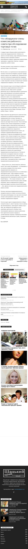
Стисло (2, 543)
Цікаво (2, 534)
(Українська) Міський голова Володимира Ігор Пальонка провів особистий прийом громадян (23, 281)
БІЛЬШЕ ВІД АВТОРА (19, 269)
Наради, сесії (3, 36)
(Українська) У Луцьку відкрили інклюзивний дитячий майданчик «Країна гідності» (12, 303)
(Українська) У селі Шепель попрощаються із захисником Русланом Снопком (13, 308)
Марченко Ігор (6, 49)
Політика (3, 538)
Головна (2, 10)
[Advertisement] (14, 238)
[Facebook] (14, 492)
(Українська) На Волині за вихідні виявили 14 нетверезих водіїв (13, 313)
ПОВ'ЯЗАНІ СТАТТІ (8, 269)
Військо (2, 536)
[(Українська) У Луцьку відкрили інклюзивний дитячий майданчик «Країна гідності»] (4, 511)
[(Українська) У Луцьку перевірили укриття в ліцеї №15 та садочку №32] (4, 504)
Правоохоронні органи (6, 530)
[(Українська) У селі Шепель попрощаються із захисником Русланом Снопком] (4, 519)
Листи (2, 532)
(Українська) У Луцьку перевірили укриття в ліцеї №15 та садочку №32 (13, 298)
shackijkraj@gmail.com (19, 489)
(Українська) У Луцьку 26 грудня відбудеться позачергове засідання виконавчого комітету (13, 281)
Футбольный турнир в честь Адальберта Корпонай (7, 259)
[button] (25, 7)
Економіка (3, 541)
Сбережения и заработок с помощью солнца (22, 259)
